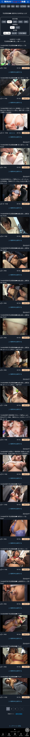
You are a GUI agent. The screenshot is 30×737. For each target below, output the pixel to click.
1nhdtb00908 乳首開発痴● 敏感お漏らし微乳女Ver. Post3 (14, 249)
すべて (3, 6)
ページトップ (15, 732)
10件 (4, 22)
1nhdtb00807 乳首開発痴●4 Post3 (11, 614)
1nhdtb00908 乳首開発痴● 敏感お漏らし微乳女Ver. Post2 (14, 282)
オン (12, 27)
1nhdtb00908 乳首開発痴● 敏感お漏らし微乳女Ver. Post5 (14, 215)
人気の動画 (22, 33)
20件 (9, 22)
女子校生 (23, 6)
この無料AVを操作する (15, 72)
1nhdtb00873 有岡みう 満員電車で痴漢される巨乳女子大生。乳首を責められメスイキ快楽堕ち (14, 453)
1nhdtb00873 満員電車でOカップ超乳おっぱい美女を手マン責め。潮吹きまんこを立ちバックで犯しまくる (15, 417)
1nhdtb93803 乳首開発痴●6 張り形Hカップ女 (14, 78)
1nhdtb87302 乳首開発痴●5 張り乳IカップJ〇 (14, 549)
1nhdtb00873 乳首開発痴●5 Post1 (11, 484)
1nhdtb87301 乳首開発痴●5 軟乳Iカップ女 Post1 (13, 517)
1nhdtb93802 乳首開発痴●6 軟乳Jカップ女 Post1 (13, 46)
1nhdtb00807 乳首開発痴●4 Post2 (11, 646)
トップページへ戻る (15, 726)
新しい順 (7, 33)
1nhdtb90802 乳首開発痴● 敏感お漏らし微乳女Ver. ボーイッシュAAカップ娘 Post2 (14, 348)
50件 (20, 22)
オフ (17, 27)
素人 (17, 6)
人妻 (8, 6)
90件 (26, 22)
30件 (15, 22)
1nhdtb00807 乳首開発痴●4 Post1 (11, 677)
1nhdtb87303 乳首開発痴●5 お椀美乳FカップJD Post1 (14, 582)
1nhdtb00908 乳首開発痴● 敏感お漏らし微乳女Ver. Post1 (14, 316)
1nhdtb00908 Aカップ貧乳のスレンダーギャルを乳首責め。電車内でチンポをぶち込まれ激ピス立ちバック (15, 181)
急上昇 (14, 33)
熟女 (13, 6)
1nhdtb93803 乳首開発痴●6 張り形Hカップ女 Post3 (14, 146)
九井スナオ (12, 133)
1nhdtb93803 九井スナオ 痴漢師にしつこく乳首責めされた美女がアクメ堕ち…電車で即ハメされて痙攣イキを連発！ (14, 110)
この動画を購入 (25, 68)
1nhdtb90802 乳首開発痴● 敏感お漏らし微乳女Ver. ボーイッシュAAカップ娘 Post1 (14, 384)
